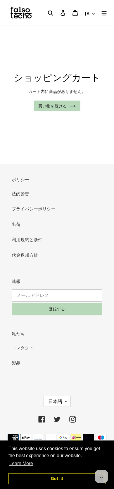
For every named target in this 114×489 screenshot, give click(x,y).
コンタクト (23, 347)
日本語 (55, 401)
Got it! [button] (57, 478)
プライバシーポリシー (34, 209)
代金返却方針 (25, 255)
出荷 (16, 224)
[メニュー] (104, 12)
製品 (16, 363)
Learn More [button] (21, 463)
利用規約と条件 (27, 239)
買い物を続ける (52, 105)
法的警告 (20, 193)
